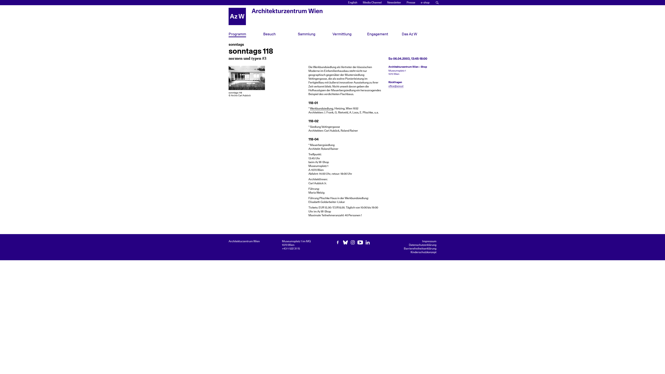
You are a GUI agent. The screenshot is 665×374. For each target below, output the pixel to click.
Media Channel (372, 2)
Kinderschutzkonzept (423, 252)
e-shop (425, 2)
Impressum (429, 241)
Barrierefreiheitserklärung (420, 248)
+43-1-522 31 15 (291, 248)
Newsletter (394, 2)
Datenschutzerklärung (422, 245)
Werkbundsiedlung (321, 108)
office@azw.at (396, 86)
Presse (411, 2)
